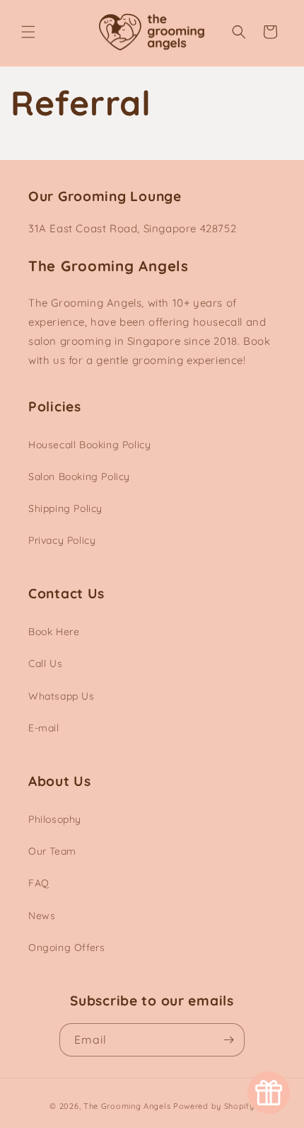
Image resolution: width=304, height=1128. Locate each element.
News (41, 915)
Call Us (45, 663)
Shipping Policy (65, 508)
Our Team (52, 851)
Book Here (53, 631)
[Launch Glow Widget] (268, 1092)
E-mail (43, 728)
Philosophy (54, 819)
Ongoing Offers (66, 947)
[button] (28, 31)
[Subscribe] (228, 1039)
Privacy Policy (61, 540)
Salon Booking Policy (79, 476)
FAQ (38, 883)
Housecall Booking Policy (89, 444)
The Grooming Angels (126, 1106)
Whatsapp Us (61, 696)
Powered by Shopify (214, 1106)
